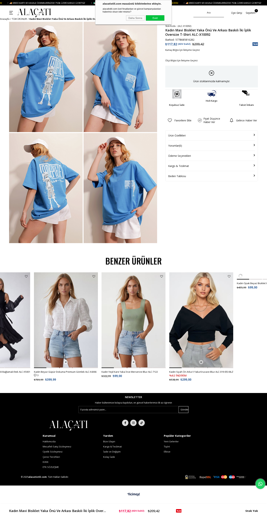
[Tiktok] (141, 423)
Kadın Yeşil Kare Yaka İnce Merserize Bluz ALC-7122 (130, 371)
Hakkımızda (49, 441)
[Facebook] (125, 423)
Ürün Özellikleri (177, 135)
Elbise (167, 451)
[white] (68, 425)
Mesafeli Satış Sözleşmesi (57, 446)
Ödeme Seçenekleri (179, 155)
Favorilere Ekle (26, 276)
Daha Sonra (135, 18)
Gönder (184, 409)
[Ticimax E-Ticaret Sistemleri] (133, 494)
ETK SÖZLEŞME (51, 467)
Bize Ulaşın (109, 441)
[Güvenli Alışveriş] (215, 477)
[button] (11, 367)
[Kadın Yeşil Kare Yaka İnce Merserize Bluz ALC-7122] (134, 320)
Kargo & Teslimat (178, 166)
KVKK (45, 462)
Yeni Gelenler (171, 441)
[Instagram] (133, 423)
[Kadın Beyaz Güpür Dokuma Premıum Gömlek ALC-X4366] (66, 320)
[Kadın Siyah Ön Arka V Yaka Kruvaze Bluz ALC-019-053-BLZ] (201, 320)
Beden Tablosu (177, 176)
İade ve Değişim (112, 451)
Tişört (167, 446)
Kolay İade (109, 456)
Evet (155, 18)
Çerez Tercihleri (51, 456)
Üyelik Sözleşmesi (52, 451)
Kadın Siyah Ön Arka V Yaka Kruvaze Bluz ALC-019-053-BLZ (201, 371)
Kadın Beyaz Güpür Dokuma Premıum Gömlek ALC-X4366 (65, 371)
